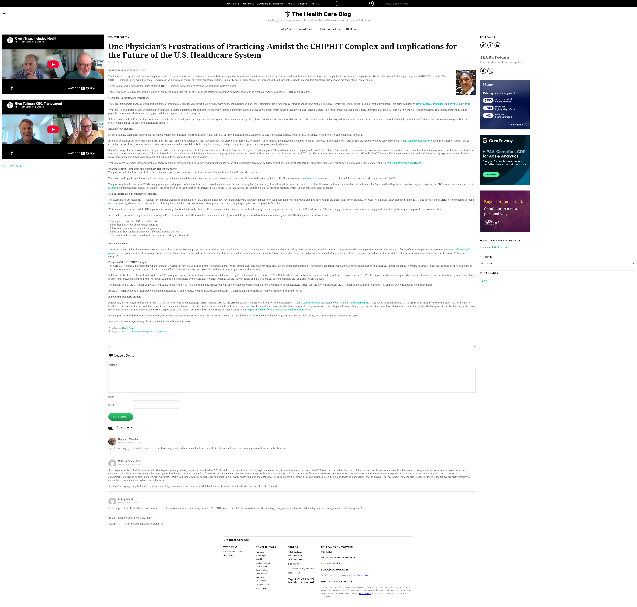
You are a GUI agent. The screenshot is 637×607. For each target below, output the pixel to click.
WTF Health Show (295, 559)
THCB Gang (351, 29)
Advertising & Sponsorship (270, 3)
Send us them (362, 575)
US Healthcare (160, 331)
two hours (113, 203)
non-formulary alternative (416, 140)
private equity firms (460, 103)
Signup (483, 280)
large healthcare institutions (430, 103)
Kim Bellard (260, 552)
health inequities (145, 331)
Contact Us (315, 3)
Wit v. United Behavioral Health (404, 162)
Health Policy (286, 29)
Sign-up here (307, 582)
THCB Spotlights (295, 552)
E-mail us (337, 563)
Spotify (297, 572)
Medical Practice (306, 29)
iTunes (290, 572)
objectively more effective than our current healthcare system (279, 309)
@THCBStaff (326, 552)
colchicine (307, 178)
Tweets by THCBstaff (11, 166)
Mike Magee (260, 555)
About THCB (232, 3)
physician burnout (229, 249)
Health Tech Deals (295, 555)
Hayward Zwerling (129, 331)
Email (111, 405)
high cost (113, 187)
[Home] (317, 14)
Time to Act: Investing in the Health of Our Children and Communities (331, 302)
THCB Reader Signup (296, 3)
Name (111, 397)
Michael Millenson (263, 563)
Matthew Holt (501, 247)
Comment (113, 364)
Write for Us (248, 3)
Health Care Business (330, 29)
